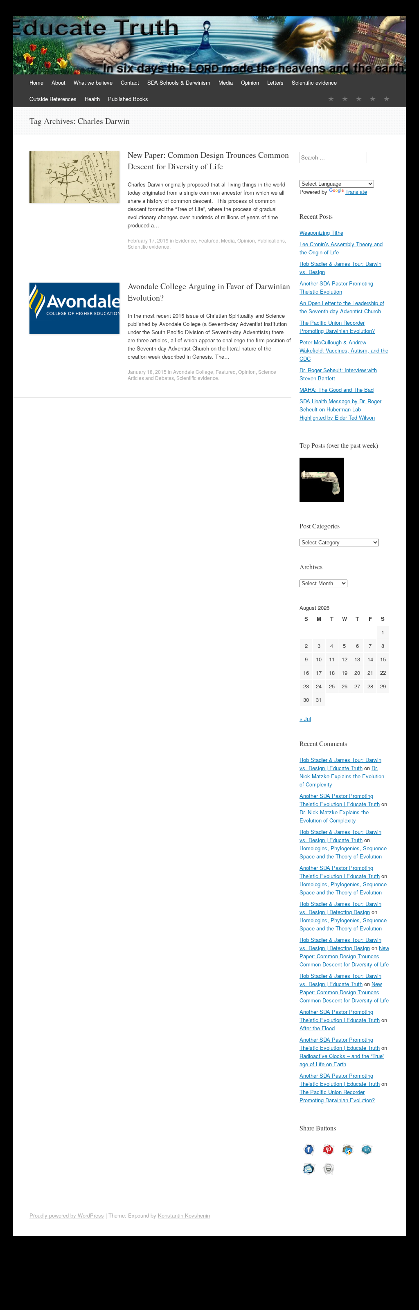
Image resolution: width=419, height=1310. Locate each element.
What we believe (93, 82)
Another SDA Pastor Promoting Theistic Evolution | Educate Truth (340, 800)
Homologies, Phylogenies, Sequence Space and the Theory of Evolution (343, 852)
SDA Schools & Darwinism (178, 82)
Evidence (185, 240)
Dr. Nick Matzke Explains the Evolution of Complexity (342, 776)
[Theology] (345, 99)
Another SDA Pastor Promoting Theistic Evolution (336, 287)
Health (92, 99)
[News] (359, 99)
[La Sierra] (373, 99)
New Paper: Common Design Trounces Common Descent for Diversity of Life (208, 160)
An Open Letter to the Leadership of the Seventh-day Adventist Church (342, 307)
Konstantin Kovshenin (184, 1215)
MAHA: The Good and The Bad (337, 389)
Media (226, 82)
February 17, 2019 (148, 240)
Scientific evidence (314, 82)
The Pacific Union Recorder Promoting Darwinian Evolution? (337, 327)
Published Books (128, 99)
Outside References (53, 99)
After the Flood (317, 1028)
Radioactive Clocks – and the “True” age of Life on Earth (342, 1060)
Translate (356, 191)
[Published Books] (387, 99)
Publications (271, 240)
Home (36, 82)
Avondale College (193, 371)
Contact (130, 82)
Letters (275, 82)
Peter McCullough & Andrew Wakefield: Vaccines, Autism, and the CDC (344, 350)
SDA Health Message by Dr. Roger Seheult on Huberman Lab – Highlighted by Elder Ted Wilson (340, 409)
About (58, 82)
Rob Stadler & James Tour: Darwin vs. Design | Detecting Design (340, 908)
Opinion (250, 82)
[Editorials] (331, 99)
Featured (208, 240)
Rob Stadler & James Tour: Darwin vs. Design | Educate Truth (340, 764)
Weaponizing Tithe (321, 232)
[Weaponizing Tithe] (322, 481)
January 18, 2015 (147, 371)
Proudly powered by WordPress (66, 1215)
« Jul (305, 719)
